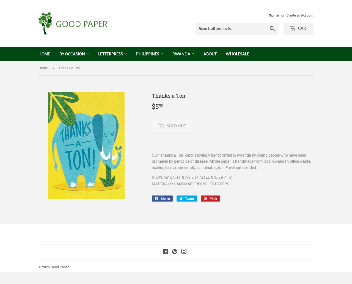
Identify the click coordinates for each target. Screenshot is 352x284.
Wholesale (237, 54)
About (210, 54)
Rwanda (181, 54)
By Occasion (72, 54)
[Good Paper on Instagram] (184, 252)
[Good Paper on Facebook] (165, 252)
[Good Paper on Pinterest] (175, 252)
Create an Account (300, 15)
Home (44, 54)
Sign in (274, 15)
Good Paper (60, 267)
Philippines (148, 54)
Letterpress (111, 54)
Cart (302, 28)
